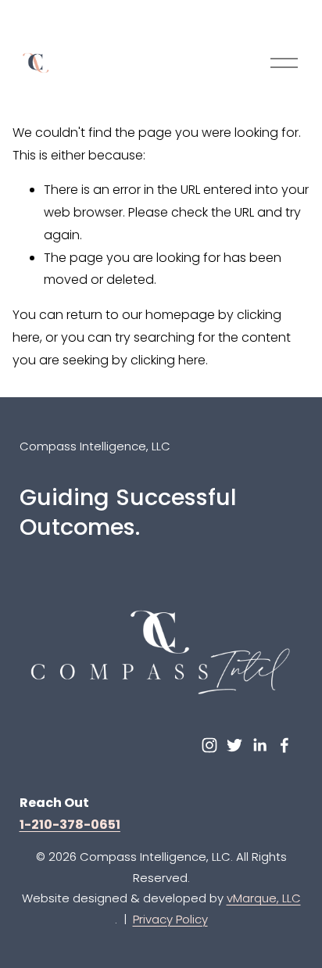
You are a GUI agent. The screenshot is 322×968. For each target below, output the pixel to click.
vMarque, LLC (264, 898)
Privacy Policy (170, 919)
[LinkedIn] (259, 745)
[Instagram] (209, 745)
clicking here (168, 360)
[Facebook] (284, 745)
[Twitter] (234, 745)
